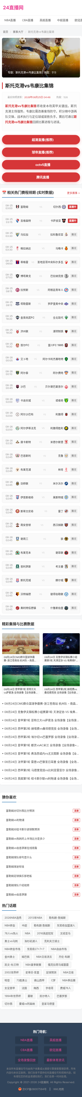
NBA (27, 933)
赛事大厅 (18, 31)
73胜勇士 (22, 980)
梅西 (36, 988)
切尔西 (8, 1003)
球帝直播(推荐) (43, 152)
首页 (5, 31)
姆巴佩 (25, 956)
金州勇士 (10, 956)
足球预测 (51, 972)
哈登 (7, 980)
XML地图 (58, 1089)
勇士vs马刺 (11, 941)
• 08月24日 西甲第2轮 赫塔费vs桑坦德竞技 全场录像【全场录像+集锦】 (41, 729)
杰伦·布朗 (64, 956)
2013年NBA (35, 917)
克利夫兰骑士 (52, 941)
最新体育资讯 (55, 1060)
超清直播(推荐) (43, 140)
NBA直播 (10, 20)
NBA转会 (10, 925)
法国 (24, 988)
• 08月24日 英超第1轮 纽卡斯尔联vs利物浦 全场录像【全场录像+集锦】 (40, 778)
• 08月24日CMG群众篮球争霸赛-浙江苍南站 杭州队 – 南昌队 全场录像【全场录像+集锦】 (40, 704)
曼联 (30, 996)
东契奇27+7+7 (35, 949)
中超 (24, 925)
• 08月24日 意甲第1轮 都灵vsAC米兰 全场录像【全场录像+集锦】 (40, 745)
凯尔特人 (45, 996)
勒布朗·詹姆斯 (42, 925)
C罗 (53, 980)
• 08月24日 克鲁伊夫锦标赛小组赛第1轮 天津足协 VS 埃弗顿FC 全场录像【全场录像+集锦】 (40, 712)
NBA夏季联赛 (33, 964)
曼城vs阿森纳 (27, 1003)
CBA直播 (27, 20)
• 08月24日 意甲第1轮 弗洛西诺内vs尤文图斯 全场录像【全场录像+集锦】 (40, 754)
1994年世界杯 (13, 996)
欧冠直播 (56, 1050)
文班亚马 (65, 933)
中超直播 (62, 20)
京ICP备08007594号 (34, 1089)
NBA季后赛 (68, 980)
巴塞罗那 (62, 996)
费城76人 (65, 988)
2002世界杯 (12, 972)
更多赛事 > (73, 192)
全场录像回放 (27, 1060)
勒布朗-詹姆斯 (57, 917)
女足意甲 (10, 988)
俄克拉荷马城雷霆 (58, 964)
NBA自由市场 (59, 949)
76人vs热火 (11, 933)
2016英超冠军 (45, 933)
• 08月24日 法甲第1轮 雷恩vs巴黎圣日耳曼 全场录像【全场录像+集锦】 (40, 762)
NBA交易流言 (44, 956)
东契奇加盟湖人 (66, 925)
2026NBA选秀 (13, 917)
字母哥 (49, 988)
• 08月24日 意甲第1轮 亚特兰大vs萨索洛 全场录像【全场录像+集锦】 (40, 720)
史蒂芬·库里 (32, 972)
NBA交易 (68, 972)
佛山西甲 (39, 980)
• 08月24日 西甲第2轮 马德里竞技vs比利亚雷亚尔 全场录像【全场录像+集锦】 (39, 770)
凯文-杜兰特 (12, 964)
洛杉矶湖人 (30, 941)
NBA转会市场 (12, 949)
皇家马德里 (48, 1003)
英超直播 (45, 20)
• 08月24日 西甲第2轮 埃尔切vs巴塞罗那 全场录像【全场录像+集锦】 (41, 737)
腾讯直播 (42, 177)
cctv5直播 (42, 165)
